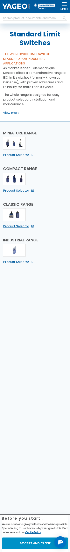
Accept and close (35, 543)
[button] (11, 113)
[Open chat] (60, 542)
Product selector (16, 155)
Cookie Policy (33, 532)
